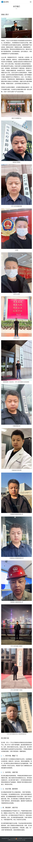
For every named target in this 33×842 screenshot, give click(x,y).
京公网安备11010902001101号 (23, 838)
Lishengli (23, 839)
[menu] (30, 2)
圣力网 (14, 838)
